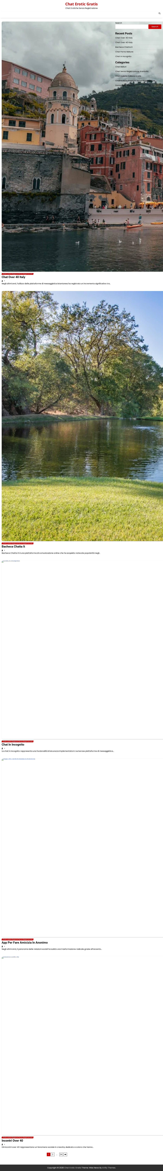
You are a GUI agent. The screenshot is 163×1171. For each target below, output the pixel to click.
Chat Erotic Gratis (81, 3)
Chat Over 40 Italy (13, 277)
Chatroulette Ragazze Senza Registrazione (17, 274)
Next (65, 1154)
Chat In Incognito (13, 744)
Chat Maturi (120, 66)
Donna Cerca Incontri (125, 85)
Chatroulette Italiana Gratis (128, 76)
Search (118, 23)
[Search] (159, 13)
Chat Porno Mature (124, 51)
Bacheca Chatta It (13, 546)
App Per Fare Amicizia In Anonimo (25, 942)
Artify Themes (108, 1167)
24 (61, 1154)
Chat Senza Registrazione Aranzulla (131, 71)
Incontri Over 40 (12, 1140)
